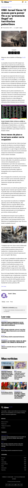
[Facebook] (9, 52)
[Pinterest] (15, 52)
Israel (7, 301)
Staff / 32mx (19, 27)
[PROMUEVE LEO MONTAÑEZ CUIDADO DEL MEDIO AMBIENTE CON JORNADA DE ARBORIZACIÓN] (20, 386)
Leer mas (3, 286)
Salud (2, 328)
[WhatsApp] (18, 52)
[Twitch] (15, 485)
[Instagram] (9, 485)
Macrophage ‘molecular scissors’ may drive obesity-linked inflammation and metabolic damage (13, 331)
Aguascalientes (4, 321)
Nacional (9, 7)
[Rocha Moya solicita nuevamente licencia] (7, 386)
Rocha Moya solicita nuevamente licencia (12, 336)
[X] (12, 52)
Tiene (11, 301)
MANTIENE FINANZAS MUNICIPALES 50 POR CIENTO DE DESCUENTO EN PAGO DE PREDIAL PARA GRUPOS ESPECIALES (12, 324)
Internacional (4, 7)
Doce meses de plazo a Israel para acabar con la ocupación (14, 310)
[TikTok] (12, 485)
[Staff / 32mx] (4, 296)
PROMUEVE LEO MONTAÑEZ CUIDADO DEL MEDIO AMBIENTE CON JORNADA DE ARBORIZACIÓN (19, 395)
